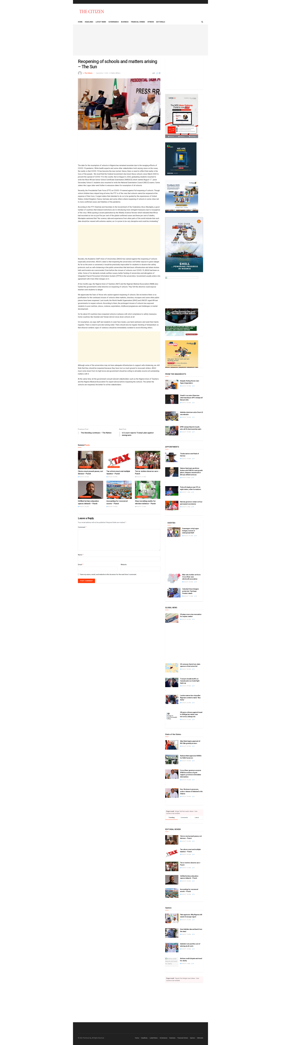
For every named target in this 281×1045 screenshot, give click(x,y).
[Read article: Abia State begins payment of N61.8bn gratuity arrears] (171, 745)
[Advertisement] (140, 40)
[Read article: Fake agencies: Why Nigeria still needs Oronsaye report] (171, 918)
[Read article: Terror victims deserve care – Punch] (147, 460)
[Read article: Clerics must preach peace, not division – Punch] (90, 460)
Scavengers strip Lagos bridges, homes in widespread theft (190, 531)
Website (124, 564)
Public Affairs (115, 73)
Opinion (150, 22)
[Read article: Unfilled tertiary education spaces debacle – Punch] (90, 490)
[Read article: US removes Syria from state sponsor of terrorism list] (171, 668)
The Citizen (88, 73)
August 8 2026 (185, 477)
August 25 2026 (84, 476)
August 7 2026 (185, 492)
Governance (113, 22)
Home (80, 22)
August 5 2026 (185, 963)
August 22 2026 (186, 702)
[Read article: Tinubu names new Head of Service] (171, 457)
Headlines (89, 22)
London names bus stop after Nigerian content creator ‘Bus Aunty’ (190, 698)
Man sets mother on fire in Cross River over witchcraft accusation (191, 577)
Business (125, 22)
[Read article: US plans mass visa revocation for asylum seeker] (171, 618)
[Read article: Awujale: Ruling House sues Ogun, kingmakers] (171, 384)
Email (80, 564)
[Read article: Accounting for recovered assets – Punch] (119, 490)
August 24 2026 (112, 476)
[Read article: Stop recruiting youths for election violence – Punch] (147, 490)
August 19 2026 (186, 458)
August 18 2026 (112, 506)
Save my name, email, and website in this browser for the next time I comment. (108, 574)
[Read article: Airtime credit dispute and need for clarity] (171, 962)
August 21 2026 (141, 476)
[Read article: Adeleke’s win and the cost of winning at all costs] (171, 947)
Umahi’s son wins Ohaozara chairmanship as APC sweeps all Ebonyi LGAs (191, 398)
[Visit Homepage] (91, 11)
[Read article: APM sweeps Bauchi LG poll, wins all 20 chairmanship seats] (171, 430)
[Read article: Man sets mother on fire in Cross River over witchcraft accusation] (174, 578)
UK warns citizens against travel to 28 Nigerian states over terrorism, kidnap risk (191, 714)
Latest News (101, 22)
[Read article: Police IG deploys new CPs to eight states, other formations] (171, 491)
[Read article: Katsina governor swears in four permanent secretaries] (171, 505)
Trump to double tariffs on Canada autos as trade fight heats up (189, 681)
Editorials (160, 22)
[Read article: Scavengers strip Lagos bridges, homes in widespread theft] (174, 532)
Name (81, 555)
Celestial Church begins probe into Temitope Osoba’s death (190, 591)
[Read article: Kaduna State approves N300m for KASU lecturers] (171, 759)
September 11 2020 (102, 73)
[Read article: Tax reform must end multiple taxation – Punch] (119, 460)
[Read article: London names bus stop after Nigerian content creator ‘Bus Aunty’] (171, 699)
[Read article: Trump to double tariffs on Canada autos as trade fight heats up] (171, 682)
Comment (82, 527)
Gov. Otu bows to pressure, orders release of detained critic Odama (191, 791)
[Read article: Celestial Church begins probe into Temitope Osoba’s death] (174, 592)
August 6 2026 (185, 506)
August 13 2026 (188, 596)
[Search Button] (202, 22)
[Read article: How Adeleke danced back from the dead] (171, 933)
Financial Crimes (138, 22)
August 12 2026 (141, 506)
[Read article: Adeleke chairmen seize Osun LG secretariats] (171, 416)
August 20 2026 (84, 506)
